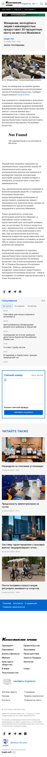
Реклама (7, 603)
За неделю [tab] (19, 306)
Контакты (18, 603)
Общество (9, 39)
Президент (8, 645)
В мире (5, 668)
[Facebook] (4, 292)
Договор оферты (9, 692)
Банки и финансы (11, 653)
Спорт (27, 668)
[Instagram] (25, 734)
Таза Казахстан (10, 672)
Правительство (32, 645)
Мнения (6, 657)
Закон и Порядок (32, 657)
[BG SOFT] (14, 751)
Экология (28, 661)
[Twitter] (10, 292)
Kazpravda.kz (23, 94)
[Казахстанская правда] (14, 3)
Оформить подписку (23, 412)
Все (43, 300)
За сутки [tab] (7, 306)
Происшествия (31, 653)
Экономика (29, 649)
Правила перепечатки (14, 607)
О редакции (31, 603)
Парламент (8, 649)
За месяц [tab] (32, 306)
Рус (33, 4)
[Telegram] (15, 292)
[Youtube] (20, 734)
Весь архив (37, 375)
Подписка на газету (32, 700)
